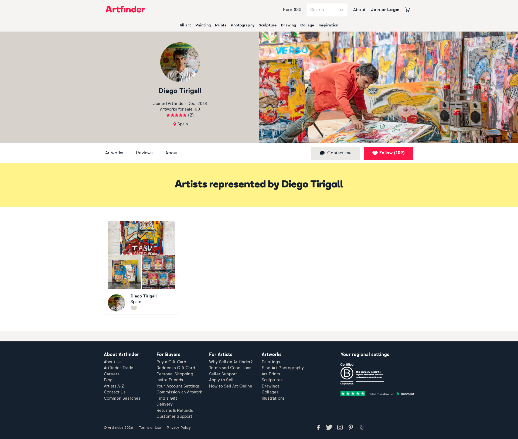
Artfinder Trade (118, 368)
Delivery (164, 404)
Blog (108, 380)
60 (197, 109)
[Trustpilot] (377, 393)
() (392, 153)
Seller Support (223, 374)
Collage (307, 25)
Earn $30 (292, 10)
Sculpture (268, 25)
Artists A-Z (114, 386)
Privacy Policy (178, 428)
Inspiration (329, 25)
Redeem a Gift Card (175, 368)
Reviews (144, 153)
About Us (112, 362)
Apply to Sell (221, 380)
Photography (242, 25)
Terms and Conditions (230, 368)
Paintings (271, 362)
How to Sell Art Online (231, 386)
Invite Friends (169, 380)
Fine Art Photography (283, 368)
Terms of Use (150, 428)
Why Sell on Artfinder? (231, 362)
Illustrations (273, 398)
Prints (220, 25)
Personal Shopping (174, 374)
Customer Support (174, 416)
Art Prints (271, 374)
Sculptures (272, 380)
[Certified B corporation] (362, 374)
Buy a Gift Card (171, 362)
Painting (203, 25)
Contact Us (115, 392)
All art (185, 25)
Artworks (114, 153)
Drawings (271, 386)
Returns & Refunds (174, 411)
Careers (111, 374)
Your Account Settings (178, 386)
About (359, 10)
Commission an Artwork (179, 392)
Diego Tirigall (180, 91)
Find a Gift (166, 398)
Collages (270, 392)
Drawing (288, 25)
